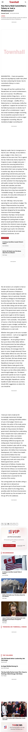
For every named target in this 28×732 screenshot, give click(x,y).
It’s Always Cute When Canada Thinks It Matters (12, 572)
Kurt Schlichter (5, 575)
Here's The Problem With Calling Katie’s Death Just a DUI (13, 719)
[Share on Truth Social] (5, 524)
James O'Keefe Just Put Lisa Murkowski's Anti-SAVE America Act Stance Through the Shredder (13, 619)
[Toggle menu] (2, 2)
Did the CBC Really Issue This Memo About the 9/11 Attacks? (13, 595)
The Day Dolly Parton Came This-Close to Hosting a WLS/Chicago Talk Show (14, 673)
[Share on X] (2, 524)
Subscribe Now (21, 545)
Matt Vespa (4, 598)
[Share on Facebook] (8, 524)
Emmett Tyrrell (5, 13)
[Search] (25, 2)
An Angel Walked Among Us (9, 666)
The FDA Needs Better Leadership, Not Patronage (13, 659)
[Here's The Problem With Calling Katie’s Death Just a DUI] (14, 709)
